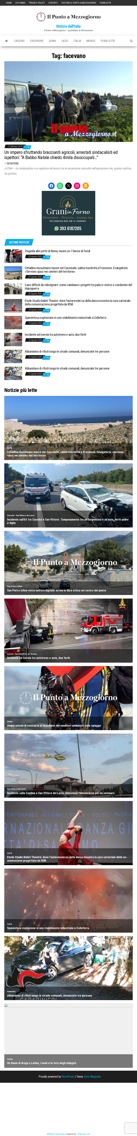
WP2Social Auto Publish (56, 1134)
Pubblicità (105, 2)
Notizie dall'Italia (68, 26)
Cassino (19, 41)
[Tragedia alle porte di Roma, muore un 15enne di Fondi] (13, 256)
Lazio (64, 41)
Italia (77, 41)
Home (9, 2)
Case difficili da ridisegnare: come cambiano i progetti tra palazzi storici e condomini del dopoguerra (78, 286)
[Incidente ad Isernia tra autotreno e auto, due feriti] (13, 339)
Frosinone (37, 41)
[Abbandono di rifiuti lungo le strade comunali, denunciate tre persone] (13, 356)
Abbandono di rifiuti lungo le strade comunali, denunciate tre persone (67, 351)
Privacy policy (37, 2)
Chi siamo (20, 2)
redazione (13, 163)
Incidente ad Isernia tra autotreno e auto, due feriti (55, 334)
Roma (52, 41)
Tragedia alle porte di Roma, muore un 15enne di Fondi (57, 251)
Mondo (90, 41)
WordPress (68, 1076)
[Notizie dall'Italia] (6, 41)
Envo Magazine (92, 1076)
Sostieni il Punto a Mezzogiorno (78, 2)
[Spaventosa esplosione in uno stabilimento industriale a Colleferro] (13, 322)
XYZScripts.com (84, 1134)
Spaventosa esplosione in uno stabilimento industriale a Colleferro (65, 317)
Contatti (53, 2)
